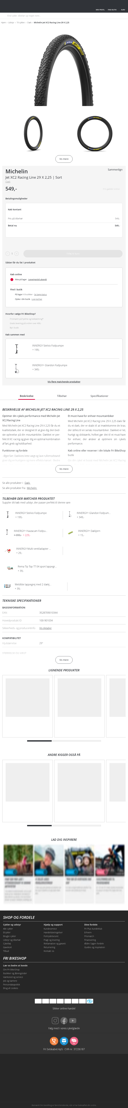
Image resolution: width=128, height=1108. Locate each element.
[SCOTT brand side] (89, 1064)
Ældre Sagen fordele (94, 943)
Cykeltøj (7, 943)
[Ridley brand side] (64, 1076)
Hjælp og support (53, 924)
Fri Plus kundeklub (93, 928)
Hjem (3, 22)
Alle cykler (8, 928)
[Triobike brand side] (114, 1076)
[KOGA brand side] (114, 1064)
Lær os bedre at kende (15, 965)
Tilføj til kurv (72, 253)
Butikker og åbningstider (15, 973)
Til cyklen (21, 22)
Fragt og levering (52, 939)
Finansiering (90, 939)
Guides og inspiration (94, 947)
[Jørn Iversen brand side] (89, 1088)
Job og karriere (10, 980)
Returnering (49, 947)
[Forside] (25, 6)
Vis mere (64, 468)
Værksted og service (13, 977)
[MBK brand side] (38, 1064)
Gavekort (7, 947)
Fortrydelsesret (51, 936)
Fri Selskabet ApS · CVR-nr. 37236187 (64, 1049)
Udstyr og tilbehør (12, 939)
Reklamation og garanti (55, 943)
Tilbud (6, 950)
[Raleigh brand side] (38, 1088)
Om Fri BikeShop (11, 969)
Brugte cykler (9, 936)
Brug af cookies (10, 988)
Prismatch (89, 936)
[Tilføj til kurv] (108, 349)
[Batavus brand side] (13, 1064)
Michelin (16, 171)
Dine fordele (90, 924)
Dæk (29, 22)
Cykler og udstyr (12, 924)
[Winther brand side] (64, 1064)
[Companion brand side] (38, 1076)
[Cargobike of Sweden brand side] (89, 1076)
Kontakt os (49, 950)
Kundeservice (50, 928)
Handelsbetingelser (53, 932)
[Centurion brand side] (13, 1076)
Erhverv (87, 932)
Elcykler (6, 932)
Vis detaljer (45, 628)
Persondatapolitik (11, 984)
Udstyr (11, 22)
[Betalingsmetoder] (60, 1001)
